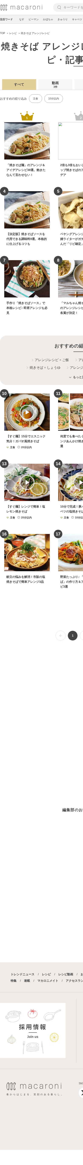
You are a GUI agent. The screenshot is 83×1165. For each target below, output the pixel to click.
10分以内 (53, 98)
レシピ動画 (65, 974)
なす (21, 19)
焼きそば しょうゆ (45, 367)
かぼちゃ (48, 19)
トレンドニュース (22, 974)
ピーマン (34, 19)
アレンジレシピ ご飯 (52, 360)
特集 (14, 980)
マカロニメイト (47, 980)
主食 (35, 98)
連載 (27, 980)
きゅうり (62, 19)
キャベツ (77, 19)
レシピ (46, 974)
